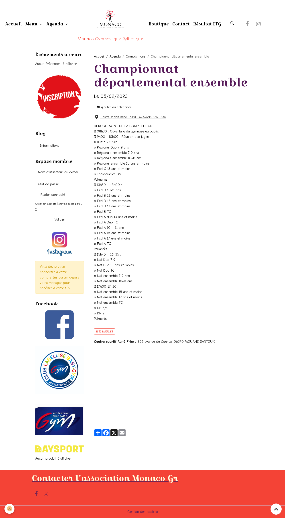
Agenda (56, 24)
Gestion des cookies (142, 512)
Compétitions (136, 56)
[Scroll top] (276, 509)
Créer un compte (45, 203)
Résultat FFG (207, 24)
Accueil (13, 24)
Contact (181, 24)
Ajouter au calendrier (115, 107)
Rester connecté (53, 195)
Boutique (159, 24)
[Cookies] (9, 509)
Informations (49, 146)
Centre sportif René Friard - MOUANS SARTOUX (133, 117)
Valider (60, 219)
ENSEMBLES (104, 331)
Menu (32, 24)
